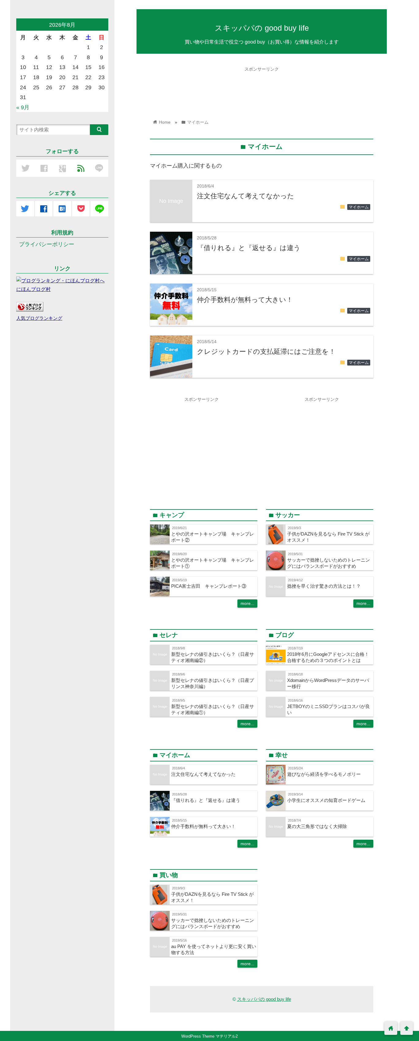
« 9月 (22, 107)
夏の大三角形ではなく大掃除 (317, 826)
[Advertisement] (261, 88)
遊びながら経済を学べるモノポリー (324, 774)
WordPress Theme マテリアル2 (209, 1036)
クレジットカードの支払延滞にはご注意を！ (266, 351)
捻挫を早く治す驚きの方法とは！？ (324, 586)
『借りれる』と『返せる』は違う (249, 248)
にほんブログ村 (33, 289)
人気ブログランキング (39, 318)
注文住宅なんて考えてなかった (245, 196)
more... (247, 603)
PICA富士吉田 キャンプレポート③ (208, 586)
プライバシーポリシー (46, 244)
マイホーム (359, 207)
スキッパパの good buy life (262, 28)
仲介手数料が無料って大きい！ (245, 300)
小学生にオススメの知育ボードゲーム (326, 800)
